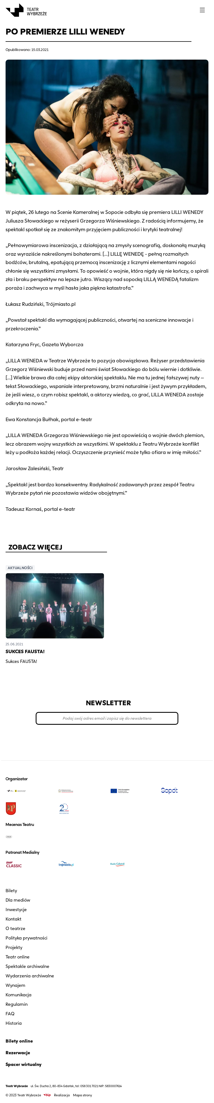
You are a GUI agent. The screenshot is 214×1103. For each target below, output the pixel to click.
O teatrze (15, 928)
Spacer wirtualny (24, 1064)
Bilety (11, 890)
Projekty (14, 947)
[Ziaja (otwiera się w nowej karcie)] (29, 836)
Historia (14, 1023)
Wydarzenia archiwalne (30, 975)
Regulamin (17, 1004)
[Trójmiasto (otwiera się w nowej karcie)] (81, 864)
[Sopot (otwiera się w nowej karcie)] (184, 790)
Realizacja (62, 1095)
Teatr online (18, 957)
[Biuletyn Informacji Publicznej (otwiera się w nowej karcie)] (47, 1095)
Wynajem (15, 985)
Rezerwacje (18, 1052)
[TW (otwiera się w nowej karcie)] (29, 790)
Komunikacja (18, 994)
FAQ (10, 1013)
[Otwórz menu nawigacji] (202, 10)
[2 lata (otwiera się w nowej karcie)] (81, 808)
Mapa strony (82, 1095)
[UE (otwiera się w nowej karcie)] (133, 790)
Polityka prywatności (26, 938)
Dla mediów (18, 900)
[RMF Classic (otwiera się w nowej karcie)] (29, 864)
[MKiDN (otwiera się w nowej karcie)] (81, 790)
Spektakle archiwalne (27, 966)
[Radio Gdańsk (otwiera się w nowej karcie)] (133, 864)
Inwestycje (16, 909)
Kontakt (13, 919)
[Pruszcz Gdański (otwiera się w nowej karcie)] (29, 808)
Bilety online (19, 1041)
